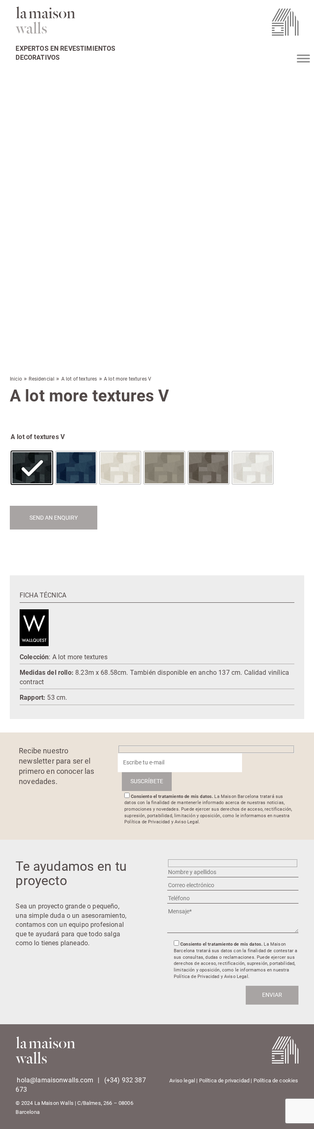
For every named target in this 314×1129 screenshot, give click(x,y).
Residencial (41, 379)
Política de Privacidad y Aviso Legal (161, 822)
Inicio (16, 379)
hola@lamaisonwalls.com (55, 1080)
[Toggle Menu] (303, 58)
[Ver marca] (34, 627)
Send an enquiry (53, 517)
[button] (13, 138)
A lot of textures (79, 379)
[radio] (31, 467)
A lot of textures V (38, 437)
